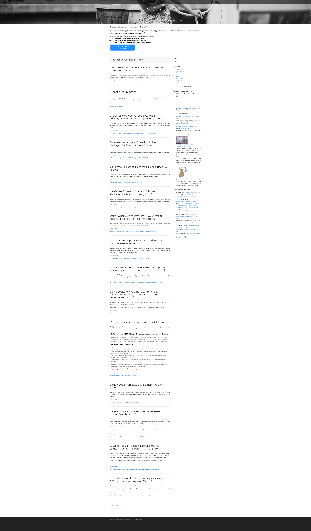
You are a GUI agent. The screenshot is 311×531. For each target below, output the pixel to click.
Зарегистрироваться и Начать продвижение (127, 369)
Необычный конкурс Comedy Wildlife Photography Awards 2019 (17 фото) (132, 193)
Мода (41, 2)
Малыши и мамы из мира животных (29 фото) (137, 321)
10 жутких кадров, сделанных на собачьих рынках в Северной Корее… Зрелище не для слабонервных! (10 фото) (188, 205)
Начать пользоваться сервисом (123, 47)
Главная (3, 2)
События (178, 74)
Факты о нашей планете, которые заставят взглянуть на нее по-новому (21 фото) (136, 217)
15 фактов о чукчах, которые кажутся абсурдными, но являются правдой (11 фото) (136, 117)
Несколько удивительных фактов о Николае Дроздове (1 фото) (136, 69)
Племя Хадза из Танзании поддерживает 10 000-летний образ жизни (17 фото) (137, 480)
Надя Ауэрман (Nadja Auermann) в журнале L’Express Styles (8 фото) (187, 216)
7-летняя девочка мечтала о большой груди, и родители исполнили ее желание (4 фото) (186, 210)
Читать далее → (114, 80)
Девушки (10, 2)
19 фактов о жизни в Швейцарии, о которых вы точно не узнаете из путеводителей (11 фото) (138, 268)
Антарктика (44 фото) (123, 91)
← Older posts (114, 506)
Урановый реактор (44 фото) (192, 192)
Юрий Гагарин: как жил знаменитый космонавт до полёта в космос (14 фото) (188, 222)
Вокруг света (19, 2)
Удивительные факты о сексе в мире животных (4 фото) (138, 168)
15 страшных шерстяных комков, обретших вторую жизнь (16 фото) (136, 242)
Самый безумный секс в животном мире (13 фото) (136, 386)
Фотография (67, 2)
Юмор (35, 2)
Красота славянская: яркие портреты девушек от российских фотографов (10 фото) (188, 235)
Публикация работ (138, 519)
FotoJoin (120, 519)
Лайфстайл (28, 2)
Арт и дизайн (57, 2)
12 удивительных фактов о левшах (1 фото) (188, 108)
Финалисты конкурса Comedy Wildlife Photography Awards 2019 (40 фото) (133, 144)
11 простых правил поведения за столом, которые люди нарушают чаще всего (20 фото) (186, 196)
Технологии (48, 2)
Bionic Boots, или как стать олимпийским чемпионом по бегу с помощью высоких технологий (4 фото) (134, 294)
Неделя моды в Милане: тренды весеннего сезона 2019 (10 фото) (136, 413)
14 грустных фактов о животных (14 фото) (188, 179)
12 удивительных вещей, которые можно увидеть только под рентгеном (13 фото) (134, 447)
